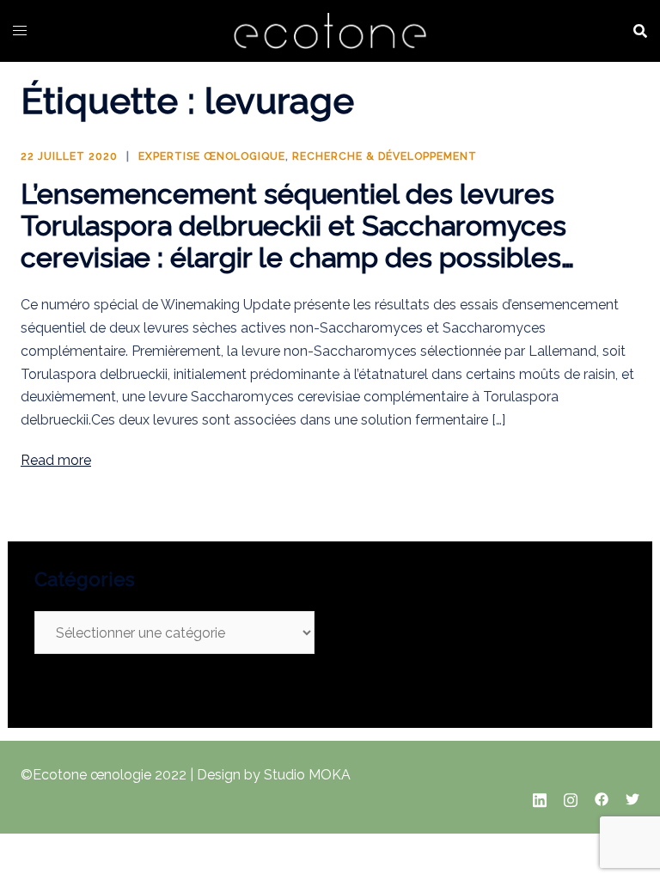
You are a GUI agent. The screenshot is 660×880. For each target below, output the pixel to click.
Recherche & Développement (384, 156)
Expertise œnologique (211, 156)
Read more (56, 460)
